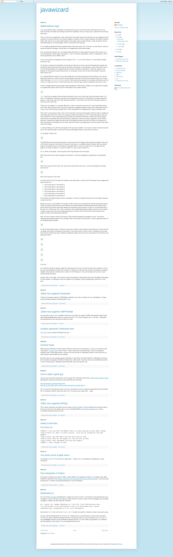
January (120, 46)
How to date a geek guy (51, 374)
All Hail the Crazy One (122, 59)
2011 (117, 35)
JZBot (117, 74)
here (69, 299)
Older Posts (105, 530)
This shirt (43, 332)
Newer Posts (44, 530)
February (120, 44)
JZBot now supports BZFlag (53, 403)
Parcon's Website (120, 70)
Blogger (120, 544)
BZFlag (76, 407)
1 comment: (61, 323)
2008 (117, 52)
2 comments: (62, 525)
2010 (117, 37)
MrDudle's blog (48, 427)
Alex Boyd (119, 25)
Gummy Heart (47, 345)
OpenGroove (119, 76)
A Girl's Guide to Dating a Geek (99, 378)
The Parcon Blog (120, 68)
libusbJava (54, 497)
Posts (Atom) (51, 533)
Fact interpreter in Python (52, 473)
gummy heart (54, 350)
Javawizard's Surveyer (122, 80)
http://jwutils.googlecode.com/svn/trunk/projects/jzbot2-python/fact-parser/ (76, 479)
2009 (117, 49)
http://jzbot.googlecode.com (90, 409)
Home (74, 530)
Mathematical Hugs (49, 26)
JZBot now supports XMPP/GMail (56, 311)
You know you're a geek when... (55, 455)
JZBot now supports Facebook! (55, 293)
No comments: (62, 303)
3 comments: (62, 285)
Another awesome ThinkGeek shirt (57, 329)
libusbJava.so (47, 493)
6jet (117, 78)
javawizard (54, 9)
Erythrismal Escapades (122, 61)
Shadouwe (119, 72)
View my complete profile (121, 27)
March (119, 39)
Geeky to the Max (48, 423)
